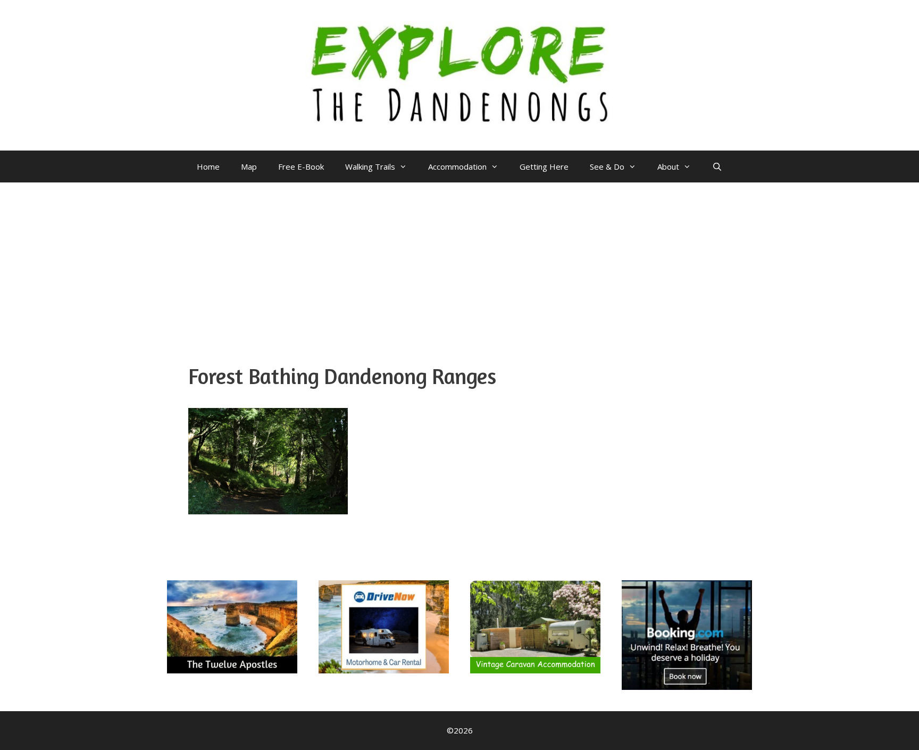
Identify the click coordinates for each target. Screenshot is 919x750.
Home (208, 166)
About (668, 166)
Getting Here (544, 166)
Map (249, 166)
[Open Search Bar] (717, 166)
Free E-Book (301, 166)
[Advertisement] (459, 262)
